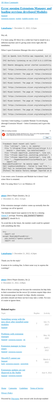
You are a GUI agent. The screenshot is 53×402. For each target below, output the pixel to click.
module (18, 19)
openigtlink (24, 364)
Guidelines (23, 388)
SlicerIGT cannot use (10, 358)
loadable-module (28, 19)
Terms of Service (36, 388)
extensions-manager (8, 19)
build (3, 364)
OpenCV (4, 215)
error (36, 19)
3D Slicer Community (9, 2)
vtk (24, 340)
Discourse (15, 399)
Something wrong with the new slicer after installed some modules (14, 322)
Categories (13, 388)
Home (3, 388)
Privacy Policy (7, 393)
